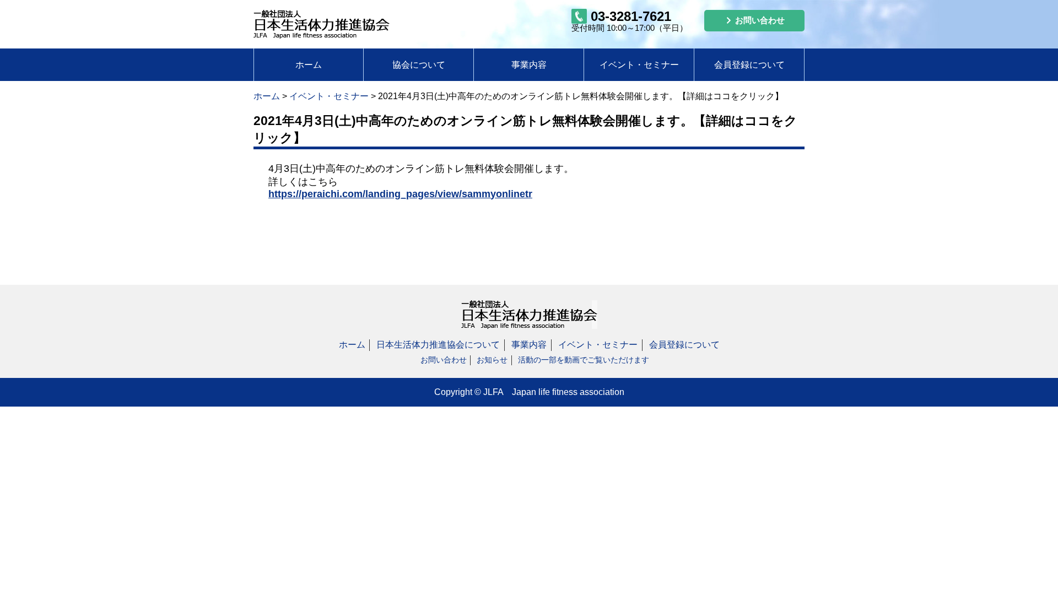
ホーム (308, 64)
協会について (418, 64)
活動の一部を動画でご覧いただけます (583, 360)
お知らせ (492, 360)
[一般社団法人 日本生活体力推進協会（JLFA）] (321, 21)
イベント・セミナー (639, 64)
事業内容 (529, 64)
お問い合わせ (443, 360)
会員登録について (749, 64)
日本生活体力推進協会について (438, 344)
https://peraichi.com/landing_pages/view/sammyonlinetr (400, 193)
